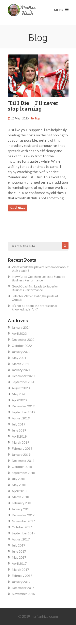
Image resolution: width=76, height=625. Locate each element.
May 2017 (19, 557)
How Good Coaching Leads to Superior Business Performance (39, 278)
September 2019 (23, 412)
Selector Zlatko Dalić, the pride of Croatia (35, 297)
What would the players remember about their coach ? (40, 268)
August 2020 (21, 388)
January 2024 (21, 327)
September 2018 (23, 472)
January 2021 (21, 370)
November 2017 (23, 521)
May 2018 (19, 485)
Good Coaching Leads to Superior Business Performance (35, 288)
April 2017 (19, 563)
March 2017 (20, 569)
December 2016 (23, 587)
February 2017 (22, 575)
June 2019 (19, 430)
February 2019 (22, 448)
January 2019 (21, 454)
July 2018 (18, 479)
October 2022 (22, 345)
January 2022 (21, 351)
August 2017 (21, 539)
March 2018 (20, 497)
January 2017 (21, 581)
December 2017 (23, 515)
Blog (37, 118)
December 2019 (23, 406)
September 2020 (23, 382)
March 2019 (20, 442)
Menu (59, 10)
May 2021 (19, 358)
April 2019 (19, 436)
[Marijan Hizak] (22, 15)
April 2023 (19, 333)
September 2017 (23, 533)
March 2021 (20, 364)
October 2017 (22, 527)
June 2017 (19, 551)
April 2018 (19, 491)
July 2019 (18, 424)
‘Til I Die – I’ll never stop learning (33, 105)
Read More (17, 208)
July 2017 (18, 545)
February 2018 (22, 503)
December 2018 (23, 460)
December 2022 (23, 339)
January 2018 (21, 509)
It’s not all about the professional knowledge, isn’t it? (34, 307)
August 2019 (21, 418)
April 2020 (19, 400)
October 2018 (22, 466)
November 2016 (23, 594)
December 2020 (23, 376)
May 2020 (19, 394)
